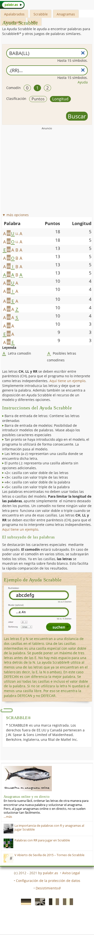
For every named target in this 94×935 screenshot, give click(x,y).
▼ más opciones (15, 215)
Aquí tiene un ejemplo (67, 380)
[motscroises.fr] (52, 901)
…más (8, 817)
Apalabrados (14, 14)
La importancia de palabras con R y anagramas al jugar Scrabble (49, 828)
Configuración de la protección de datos (48, 880)
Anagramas (66, 14)
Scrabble (41, 14)
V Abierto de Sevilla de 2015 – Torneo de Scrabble (49, 855)
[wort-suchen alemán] (24, 901)
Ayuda (83, 82)
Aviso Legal (71, 873)
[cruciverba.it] (66, 901)
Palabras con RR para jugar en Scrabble (42, 840)
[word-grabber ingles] (38, 901)
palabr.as (50, 873)
